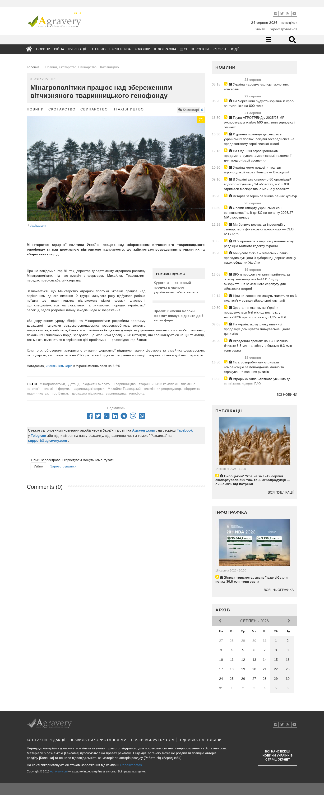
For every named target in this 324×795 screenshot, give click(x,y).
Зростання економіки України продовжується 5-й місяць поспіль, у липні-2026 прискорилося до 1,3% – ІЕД (255, 312)
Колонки (142, 49)
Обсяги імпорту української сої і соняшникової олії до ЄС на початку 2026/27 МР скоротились (258, 212)
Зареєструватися (283, 29)
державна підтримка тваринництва (99, 393)
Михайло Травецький (124, 388)
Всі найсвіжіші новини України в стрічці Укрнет (278, 755)
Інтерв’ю (98, 49)
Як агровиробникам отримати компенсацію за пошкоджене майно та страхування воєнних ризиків (254, 367)
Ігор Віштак (60, 393)
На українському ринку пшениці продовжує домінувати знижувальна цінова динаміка (257, 329)
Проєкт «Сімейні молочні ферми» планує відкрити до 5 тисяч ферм (179, 315)
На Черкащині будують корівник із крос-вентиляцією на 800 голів (259, 103)
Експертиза (120, 49)
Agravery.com (59, 771)
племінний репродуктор (162, 388)
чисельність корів (59, 366)
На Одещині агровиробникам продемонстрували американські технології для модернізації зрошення (258, 155)
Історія (219, 49)
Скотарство (62, 109)
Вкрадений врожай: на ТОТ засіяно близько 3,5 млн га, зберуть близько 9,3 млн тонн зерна (258, 345)
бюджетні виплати (97, 384)
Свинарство (94, 109)
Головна (33, 67)
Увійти (260, 29)
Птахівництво (128, 109)
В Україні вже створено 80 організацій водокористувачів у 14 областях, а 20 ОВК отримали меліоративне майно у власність (258, 184)
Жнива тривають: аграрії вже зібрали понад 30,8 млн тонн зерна (251, 579)
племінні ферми (56, 388)
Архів (222, 610)
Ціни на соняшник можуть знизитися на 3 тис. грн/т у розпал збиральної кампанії (260, 298)
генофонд (136, 393)
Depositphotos (131, 765)
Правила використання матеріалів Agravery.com (122, 740)
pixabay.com (38, 225)
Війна (59, 49)
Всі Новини (287, 394)
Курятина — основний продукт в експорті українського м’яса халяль (176, 287)
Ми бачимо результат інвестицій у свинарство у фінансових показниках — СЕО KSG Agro (259, 229)
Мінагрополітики (52, 384)
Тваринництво (125, 384)
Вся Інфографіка (279, 590)
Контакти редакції (46, 740)
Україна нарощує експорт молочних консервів (256, 86)
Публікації (77, 49)
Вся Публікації (281, 492)
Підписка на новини (200, 740)
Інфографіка (165, 49)
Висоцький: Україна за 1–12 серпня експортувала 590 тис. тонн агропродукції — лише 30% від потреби (252, 480)
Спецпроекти (196, 49)
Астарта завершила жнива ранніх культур (264, 196)
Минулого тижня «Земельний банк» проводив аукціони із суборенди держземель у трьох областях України (260, 257)
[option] (116, 175)
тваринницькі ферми (88, 388)
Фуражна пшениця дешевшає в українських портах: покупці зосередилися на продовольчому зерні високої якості (259, 139)
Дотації (73, 384)
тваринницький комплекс (158, 384)
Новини (43, 49)
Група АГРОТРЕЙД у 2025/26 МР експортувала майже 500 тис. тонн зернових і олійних (259, 122)
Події (234, 49)
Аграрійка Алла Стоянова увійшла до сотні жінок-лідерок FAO (257, 381)
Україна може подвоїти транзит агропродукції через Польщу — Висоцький (257, 170)
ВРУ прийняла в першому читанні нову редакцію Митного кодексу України (259, 243)
